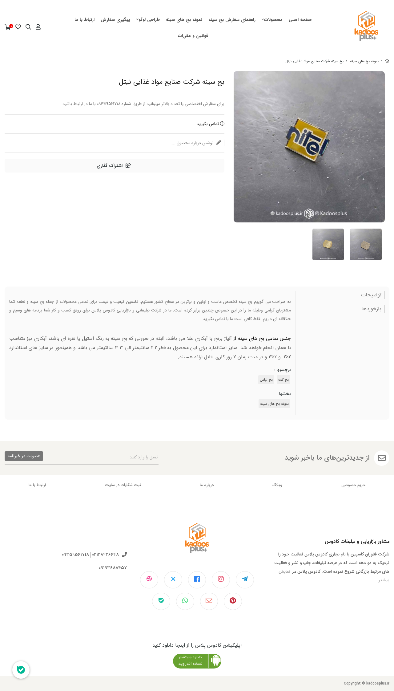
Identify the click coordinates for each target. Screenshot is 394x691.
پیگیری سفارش (115, 19)
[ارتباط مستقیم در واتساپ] (185, 601)
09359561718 (75, 554)
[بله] (161, 601)
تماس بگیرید (208, 123)
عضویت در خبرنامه (24, 456)
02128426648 (105, 554)
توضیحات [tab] (371, 295)
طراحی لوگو (149, 19)
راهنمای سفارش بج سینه (231, 19)
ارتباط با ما (84, 19)
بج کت (283, 380)
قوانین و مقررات (193, 35)
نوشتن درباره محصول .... (193, 143)
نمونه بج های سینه (184, 19)
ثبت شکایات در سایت (123, 485)
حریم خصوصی (353, 485)
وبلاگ (277, 485)
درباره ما (207, 485)
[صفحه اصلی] (387, 61)
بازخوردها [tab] (371, 309)
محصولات (273, 19)
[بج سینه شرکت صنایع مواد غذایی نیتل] (197, 543)
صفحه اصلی (300, 19)
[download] (197, 661)
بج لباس (266, 380)
